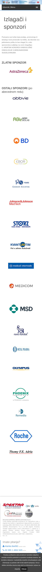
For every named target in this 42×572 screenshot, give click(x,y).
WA (3, 535)
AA (6, 535)
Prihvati (24, 569)
